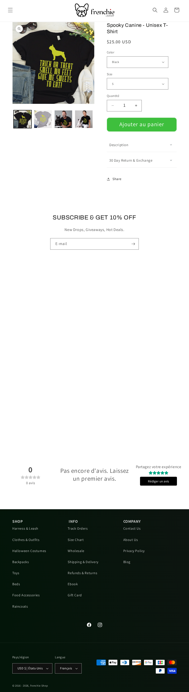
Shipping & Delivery (83, 562)
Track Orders (78, 528)
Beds (16, 584)
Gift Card (75, 595)
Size (109, 74)
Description (118, 144)
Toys (15, 573)
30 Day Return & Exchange (130, 160)
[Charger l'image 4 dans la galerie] (84, 119)
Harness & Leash (25, 528)
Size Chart (76, 540)
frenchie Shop (39, 685)
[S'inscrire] (133, 244)
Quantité (113, 96)
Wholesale (76, 551)
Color (110, 52)
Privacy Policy (134, 551)
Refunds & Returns (82, 573)
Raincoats (20, 606)
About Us (130, 540)
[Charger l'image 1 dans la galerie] (23, 119)
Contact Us (132, 528)
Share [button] (117, 179)
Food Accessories (26, 595)
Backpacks (20, 562)
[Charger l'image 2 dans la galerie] (43, 119)
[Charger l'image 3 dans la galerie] (63, 119)
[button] (10, 10)
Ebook (73, 584)
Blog (126, 562)
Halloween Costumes (29, 551)
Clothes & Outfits (25, 540)
